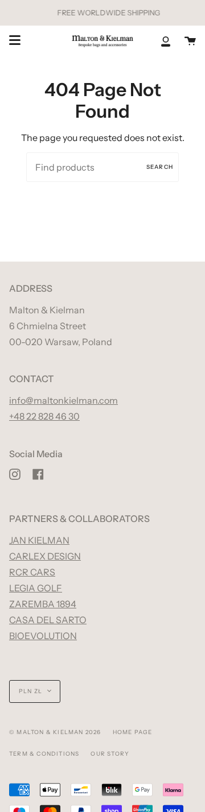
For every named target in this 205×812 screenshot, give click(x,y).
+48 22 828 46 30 (44, 416)
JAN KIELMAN (39, 540)
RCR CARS (32, 572)
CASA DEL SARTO (48, 619)
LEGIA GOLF (35, 588)
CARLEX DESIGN (45, 556)
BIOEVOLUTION (43, 635)
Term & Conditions (44, 753)
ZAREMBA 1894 (42, 604)
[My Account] (166, 41)
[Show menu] (14, 40)
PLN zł (30, 691)
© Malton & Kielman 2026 (55, 732)
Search (159, 167)
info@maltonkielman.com (63, 400)
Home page (133, 732)
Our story (110, 753)
